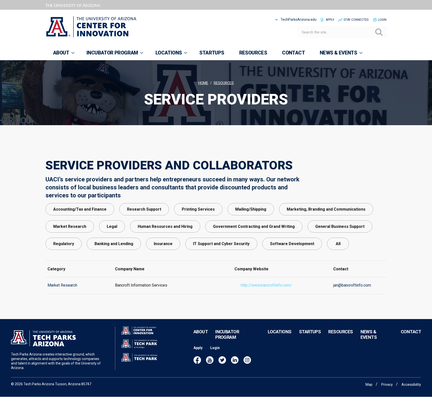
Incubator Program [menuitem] (108, 55)
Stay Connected (356, 19)
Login (382, 19)
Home (203, 83)
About (201, 331)
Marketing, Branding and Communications (326, 209)
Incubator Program (227, 334)
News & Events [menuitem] (334, 55)
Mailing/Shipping (250, 209)
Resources (224, 83)
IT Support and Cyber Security (221, 243)
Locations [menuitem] (165, 55)
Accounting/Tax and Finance (79, 209)
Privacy (387, 385)
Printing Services (198, 209)
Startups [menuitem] (211, 53)
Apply (330, 19)
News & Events (368, 334)
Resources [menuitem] (253, 53)
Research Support (144, 209)
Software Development (292, 243)
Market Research (69, 226)
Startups (310, 331)
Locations (280, 331)
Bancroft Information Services (141, 285)
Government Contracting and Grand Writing (254, 226)
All (338, 243)
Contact (411, 331)
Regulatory (63, 243)
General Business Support (339, 226)
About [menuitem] (57, 55)
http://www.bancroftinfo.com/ (266, 285)
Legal (112, 226)
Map (369, 385)
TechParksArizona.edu (298, 19)
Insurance (163, 243)
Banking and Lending (113, 243)
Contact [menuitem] (293, 53)
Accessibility (411, 385)
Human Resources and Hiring (165, 226)
